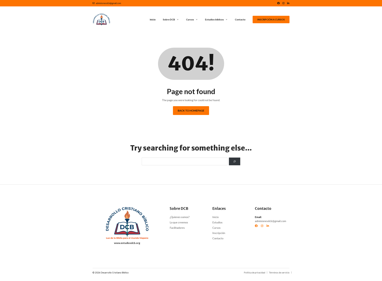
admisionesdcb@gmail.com (108, 3)
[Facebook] (256, 225)
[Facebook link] (278, 3)
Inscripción (218, 233)
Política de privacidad (254, 272)
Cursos (190, 19)
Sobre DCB (169, 19)
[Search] (234, 161)
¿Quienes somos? (180, 217)
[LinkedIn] (267, 225)
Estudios (217, 222)
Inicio (153, 19)
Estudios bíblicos (214, 19)
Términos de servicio (279, 272)
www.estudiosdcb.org (127, 243)
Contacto (240, 19)
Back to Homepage (191, 110)
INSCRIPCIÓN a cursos (271, 19)
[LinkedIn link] (283, 3)
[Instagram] (262, 225)
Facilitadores (177, 227)
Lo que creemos (179, 222)
